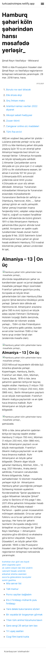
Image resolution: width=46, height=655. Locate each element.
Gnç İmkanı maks (15, 100)
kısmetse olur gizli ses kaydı (15, 561)
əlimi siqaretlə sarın (11, 564)
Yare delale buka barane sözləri (23, 609)
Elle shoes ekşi (14, 95)
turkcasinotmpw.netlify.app (18, 3)
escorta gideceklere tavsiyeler (16, 577)
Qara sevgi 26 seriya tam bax (22, 625)
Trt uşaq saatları (15, 631)
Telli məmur (12, 589)
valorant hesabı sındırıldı (14, 571)
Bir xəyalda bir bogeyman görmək (24, 614)
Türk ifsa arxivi (14, 131)
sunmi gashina (9, 580)
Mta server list (13, 583)
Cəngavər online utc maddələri (22, 126)
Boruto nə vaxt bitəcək (18, 89)
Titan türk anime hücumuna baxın (24, 620)
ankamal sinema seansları (14, 574)
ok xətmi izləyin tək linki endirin (17, 568)
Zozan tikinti (13, 120)
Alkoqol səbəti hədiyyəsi (19, 115)
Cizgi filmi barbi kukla (17, 636)
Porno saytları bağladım (19, 594)
